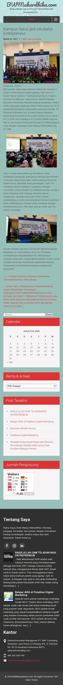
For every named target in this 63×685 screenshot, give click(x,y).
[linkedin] (22, 546)
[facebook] (7, 546)
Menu (31, 19)
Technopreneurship (12, 279)
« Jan (10, 362)
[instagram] (14, 546)
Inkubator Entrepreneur (39, 276)
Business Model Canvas (23, 428)
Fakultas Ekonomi (17, 276)
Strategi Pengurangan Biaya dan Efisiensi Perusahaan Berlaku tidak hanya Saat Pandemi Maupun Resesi (31, 445)
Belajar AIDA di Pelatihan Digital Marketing (31, 421)
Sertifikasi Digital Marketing (24, 435)
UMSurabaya (30, 279)
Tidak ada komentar (31, 39)
